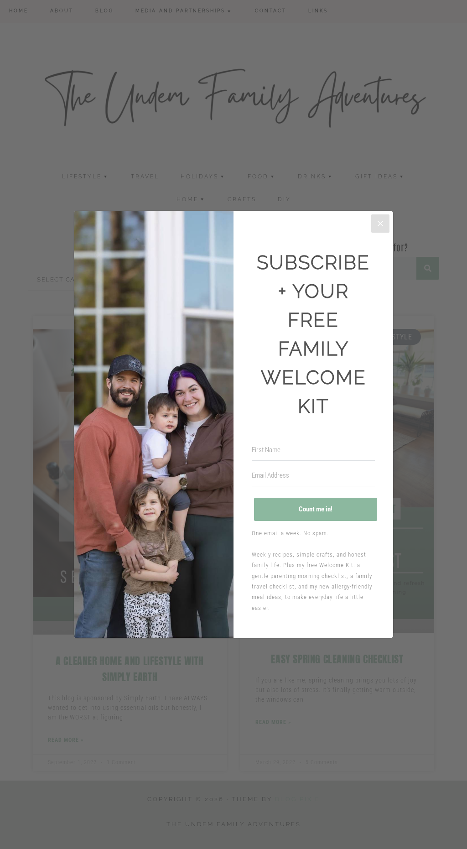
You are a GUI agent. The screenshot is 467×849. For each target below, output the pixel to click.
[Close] (380, 223)
